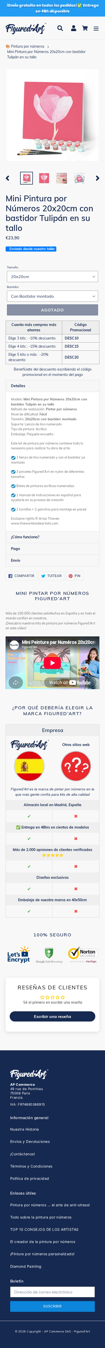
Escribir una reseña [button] (52, 1016)
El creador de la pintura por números (42, 1241)
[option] (26, 178)
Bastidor (13, 287)
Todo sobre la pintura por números (41, 1217)
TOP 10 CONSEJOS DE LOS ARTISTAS (44, 1229)
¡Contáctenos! (22, 1154)
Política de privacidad (29, 1178)
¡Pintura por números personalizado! (42, 1254)
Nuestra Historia (24, 1129)
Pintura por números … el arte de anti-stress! (50, 1205)
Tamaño (12, 267)
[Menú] (96, 28)
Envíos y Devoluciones (30, 1141)
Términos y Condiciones (31, 1166)
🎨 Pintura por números (25, 46)
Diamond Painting (26, 1266)
